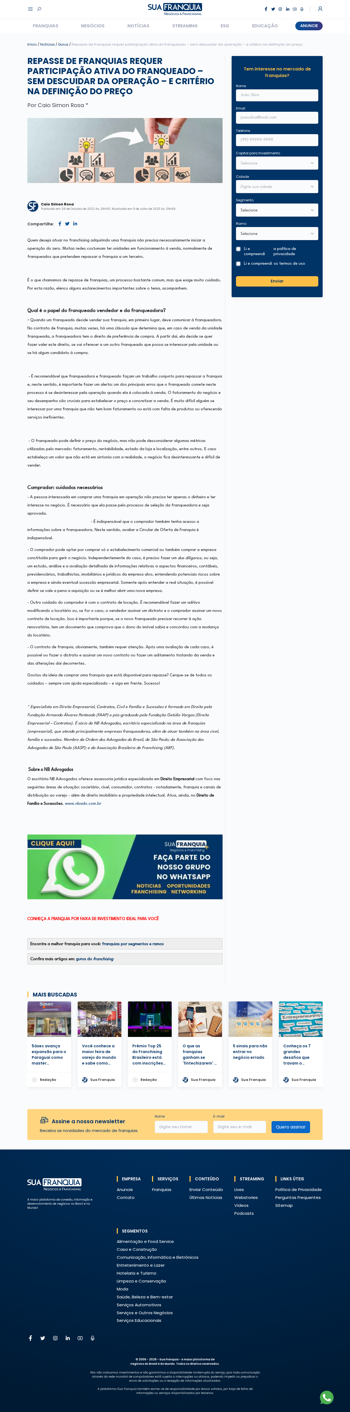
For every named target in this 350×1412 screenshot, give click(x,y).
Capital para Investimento (258, 153)
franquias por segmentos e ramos (133, 944)
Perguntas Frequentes (298, 1197)
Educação (265, 26)
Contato (126, 1197)
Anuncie (309, 25)
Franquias (45, 26)
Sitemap (284, 1205)
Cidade (242, 176)
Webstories (246, 1197)
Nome (241, 86)
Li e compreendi (270, 251)
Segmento (244, 200)
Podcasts (244, 1213)
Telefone (243, 130)
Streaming (185, 26)
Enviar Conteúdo (206, 1189)
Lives (239, 1189)
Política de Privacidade (298, 1189)
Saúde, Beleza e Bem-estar (145, 1297)
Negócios (92, 26)
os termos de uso (289, 264)
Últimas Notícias (205, 1197)
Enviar (277, 281)
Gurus (63, 44)
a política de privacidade (284, 251)
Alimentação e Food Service (145, 1241)
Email (240, 108)
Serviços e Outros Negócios (145, 1313)
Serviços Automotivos (139, 1305)
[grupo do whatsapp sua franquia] (125, 867)
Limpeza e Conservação (141, 1281)
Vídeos (241, 1205)
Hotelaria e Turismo (136, 1273)
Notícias (138, 26)
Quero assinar (291, 1127)
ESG (225, 26)
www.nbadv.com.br (83, 804)
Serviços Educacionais (139, 1320)
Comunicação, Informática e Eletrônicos (158, 1257)
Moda (122, 1289)
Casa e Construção (137, 1249)
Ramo (241, 223)
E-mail (218, 1116)
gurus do (94, 959)
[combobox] (274, 187)
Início (32, 44)
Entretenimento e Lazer (141, 1265)
